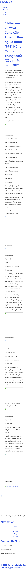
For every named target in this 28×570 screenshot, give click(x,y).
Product (5, 7)
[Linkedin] (3, 559)
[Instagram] (7, 559)
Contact (5, 15)
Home (4, 5)
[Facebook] (11, 559)
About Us (5, 10)
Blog (4, 12)
